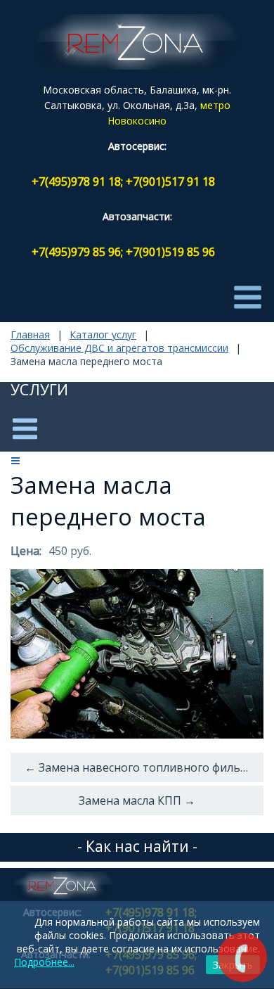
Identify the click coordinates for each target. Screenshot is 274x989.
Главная (30, 334)
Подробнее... (44, 962)
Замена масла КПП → (137, 800)
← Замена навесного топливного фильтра (142, 767)
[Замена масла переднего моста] (137, 654)
